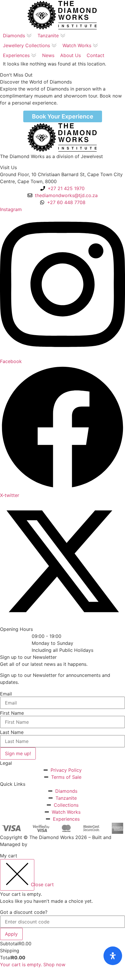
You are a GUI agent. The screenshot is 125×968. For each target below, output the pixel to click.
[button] (17, 35)
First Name (12, 713)
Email (6, 693)
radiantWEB (41, 844)
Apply (11, 934)
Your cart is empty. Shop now (32, 964)
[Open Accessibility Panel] (112, 955)
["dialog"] (62, 910)
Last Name (12, 732)
